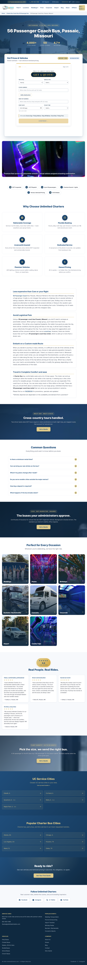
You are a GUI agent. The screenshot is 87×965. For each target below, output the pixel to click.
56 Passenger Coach (20, 296)
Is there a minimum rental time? (43, 459)
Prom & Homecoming (51, 920)
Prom (42, 7)
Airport (56, 7)
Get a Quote (43, 429)
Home (3, 13)
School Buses (6, 951)
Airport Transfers (50, 922)
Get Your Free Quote (43, 875)
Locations (26, 7)
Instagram (82, 961)
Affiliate (74, 7)
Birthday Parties (49, 925)
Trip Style (21, 79)
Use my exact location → (43, 785)
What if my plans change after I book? (43, 473)
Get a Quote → (81, 8)
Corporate (49, 7)
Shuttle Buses (6, 948)
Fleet (18, 7)
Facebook (73, 961)
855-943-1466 (35, 2)
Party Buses (5, 939)
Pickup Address (23, 87)
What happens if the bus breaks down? (43, 493)
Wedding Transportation (52, 917)
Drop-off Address (23, 98)
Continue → (43, 121)
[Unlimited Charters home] (8, 8)
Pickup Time (47, 105)
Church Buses (6, 953)
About (67, 7)
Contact (47, 948)
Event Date (22, 105)
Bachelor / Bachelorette (51, 928)
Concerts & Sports (50, 931)
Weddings (34, 7)
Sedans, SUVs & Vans (8, 945)
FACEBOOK (29, 391)
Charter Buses (6, 942)
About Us (47, 939)
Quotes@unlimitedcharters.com (11, 924)
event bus (47, 331)
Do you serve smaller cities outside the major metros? (43, 479)
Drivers (47, 942)
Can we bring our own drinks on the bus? (43, 466)
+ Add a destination (25, 95)
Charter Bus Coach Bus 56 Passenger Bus (18, 13)
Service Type (47, 79)
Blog (62, 7)
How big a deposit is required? (43, 486)
